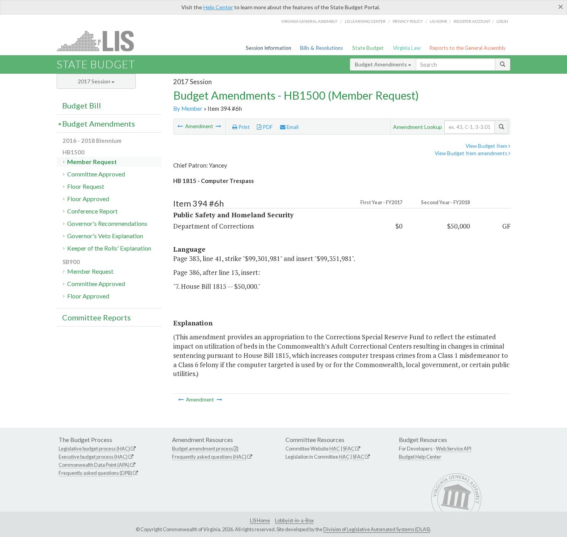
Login (502, 21)
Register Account (472, 21)
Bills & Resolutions (321, 48)
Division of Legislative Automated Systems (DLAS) (376, 529)
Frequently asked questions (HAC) (209, 457)
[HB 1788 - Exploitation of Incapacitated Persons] (218, 126)
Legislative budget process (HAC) (94, 449)
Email (292, 127)
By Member (187, 108)
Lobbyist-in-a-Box (294, 520)
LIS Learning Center (365, 21)
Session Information (268, 48)
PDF (267, 127)
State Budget (368, 48)
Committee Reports (96, 317)
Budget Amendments (381, 64)
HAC (334, 449)
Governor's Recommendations (107, 223)
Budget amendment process (202, 449)
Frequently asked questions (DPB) (95, 473)
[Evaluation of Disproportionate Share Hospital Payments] (180, 126)
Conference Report (92, 211)
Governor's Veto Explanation (105, 235)
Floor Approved (88, 198)
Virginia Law (406, 48)
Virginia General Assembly (309, 21)
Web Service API (453, 449)
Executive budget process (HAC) (93, 457)
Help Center (218, 7)
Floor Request (85, 186)
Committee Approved (96, 174)
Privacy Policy (408, 21)
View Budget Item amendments (471, 153)
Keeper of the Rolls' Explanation (109, 248)
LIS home (438, 21)
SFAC (348, 449)
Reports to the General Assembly (467, 48)
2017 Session (94, 81)
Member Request (92, 161)
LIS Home (260, 520)
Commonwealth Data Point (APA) (94, 465)
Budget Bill (81, 105)
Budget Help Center (420, 457)
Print (243, 127)
